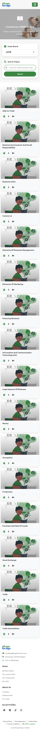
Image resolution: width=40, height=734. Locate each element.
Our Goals (5, 699)
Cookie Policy (32, 721)
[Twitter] (4, 710)
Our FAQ (5, 681)
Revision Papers (8, 671)
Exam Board (13, 46)
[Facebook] (10, 710)
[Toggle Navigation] (35, 4)
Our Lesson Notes (8, 674)
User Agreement (20, 721)
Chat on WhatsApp (12, 660)
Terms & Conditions (13, 724)
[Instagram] (21, 710)
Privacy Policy (7, 721)
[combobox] (20, 52)
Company (5, 692)
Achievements (7, 695)
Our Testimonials (8, 678)
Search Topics (14, 62)
